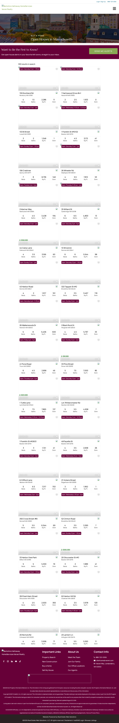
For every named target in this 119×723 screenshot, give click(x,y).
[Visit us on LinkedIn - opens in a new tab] (12, 661)
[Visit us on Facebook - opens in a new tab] (4, 661)
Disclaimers (68, 720)
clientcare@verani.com (104, 660)
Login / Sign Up (101, 1)
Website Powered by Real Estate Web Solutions (59, 717)
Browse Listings (90, 720)
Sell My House (48, 670)
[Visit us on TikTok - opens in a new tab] (20, 661)
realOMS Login (79, 720)
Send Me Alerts (103, 51)
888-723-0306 (111, 1)
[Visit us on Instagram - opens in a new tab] (8, 661)
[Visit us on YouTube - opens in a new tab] (16, 661)
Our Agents (72, 670)
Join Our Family (74, 661)
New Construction (49, 661)
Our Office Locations (76, 666)
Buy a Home (47, 666)
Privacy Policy (95, 713)
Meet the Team (74, 657)
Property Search (48, 657)
